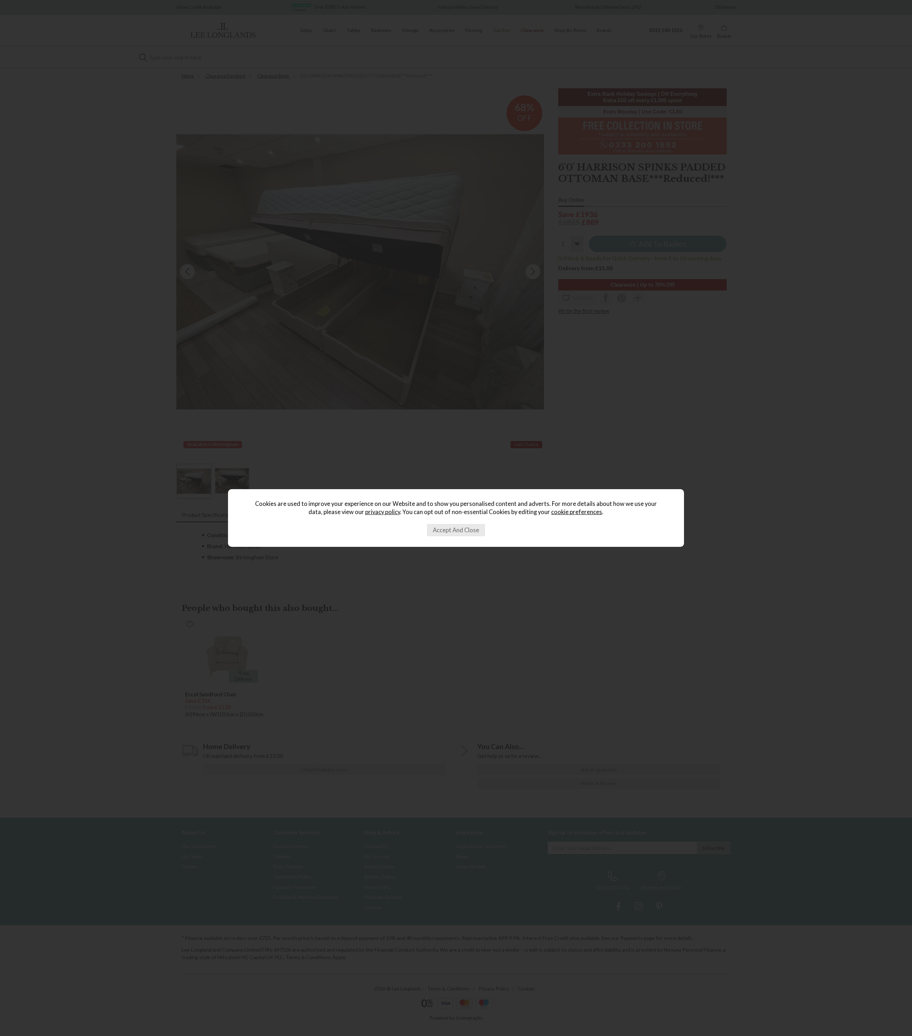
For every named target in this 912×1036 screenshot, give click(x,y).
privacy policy (382, 512)
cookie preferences (576, 512)
